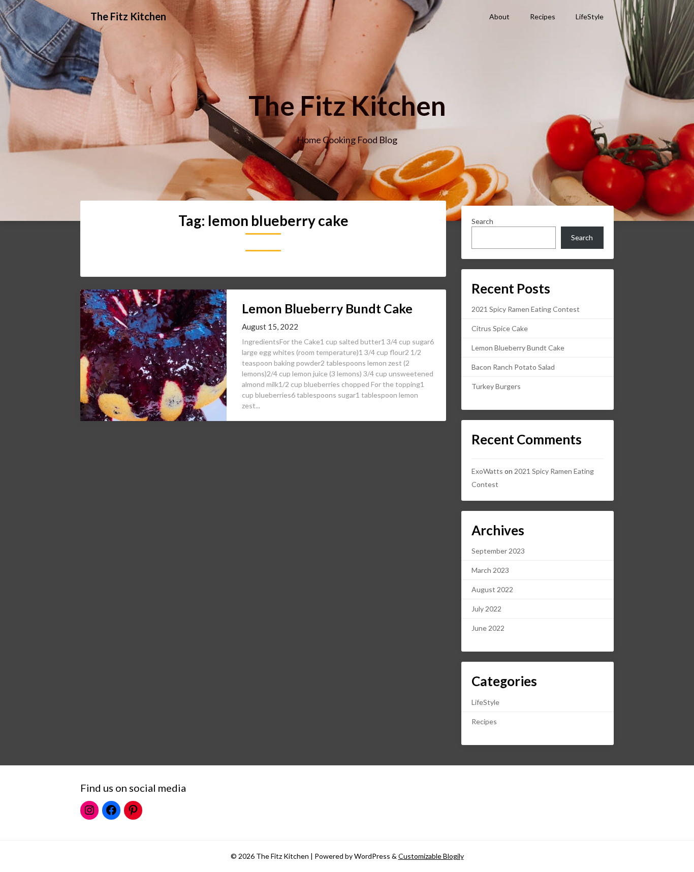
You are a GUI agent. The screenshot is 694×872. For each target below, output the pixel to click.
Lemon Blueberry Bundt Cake (327, 308)
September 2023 (498, 550)
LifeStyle (590, 16)
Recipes (542, 16)
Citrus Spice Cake (499, 328)
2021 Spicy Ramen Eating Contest (525, 309)
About (499, 16)
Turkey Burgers (496, 386)
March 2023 (490, 570)
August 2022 (492, 589)
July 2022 (486, 608)
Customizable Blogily (431, 856)
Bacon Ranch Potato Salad (513, 367)
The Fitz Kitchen (128, 16)
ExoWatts (487, 471)
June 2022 (487, 628)
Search (482, 221)
